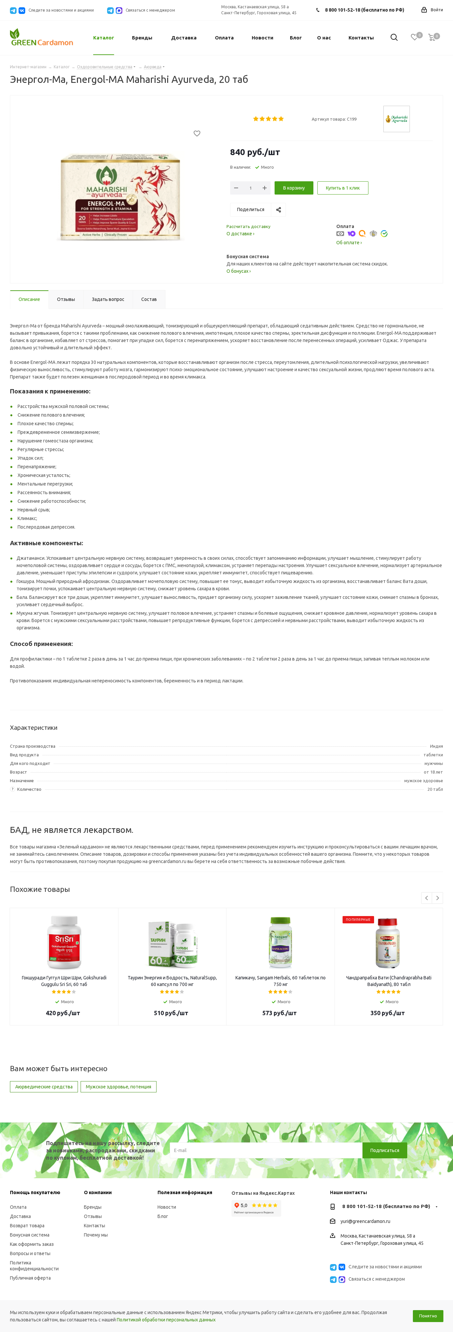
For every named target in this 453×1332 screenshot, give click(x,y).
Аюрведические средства (44, 1086)
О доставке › (240, 233)
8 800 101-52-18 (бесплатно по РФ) (364, 10)
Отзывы (93, 1216)
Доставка (20, 1216)
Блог (163, 1216)
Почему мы (96, 1235)
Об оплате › (349, 242)
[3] (269, 119)
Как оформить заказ (32, 1244)
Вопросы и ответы (30, 1253)
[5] (281, 119)
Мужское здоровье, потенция (118, 1086)
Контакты (94, 1225)
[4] (275, 119)
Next (437, 898)
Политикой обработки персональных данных (166, 1319)
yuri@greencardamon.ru (365, 1221)
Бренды (92, 1207)
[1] (256, 119)
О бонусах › (239, 271)
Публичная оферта (30, 1278)
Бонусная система (29, 1235)
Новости (167, 1207)
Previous (426, 898)
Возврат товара (27, 1225)
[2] (262, 119)
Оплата (18, 1207)
